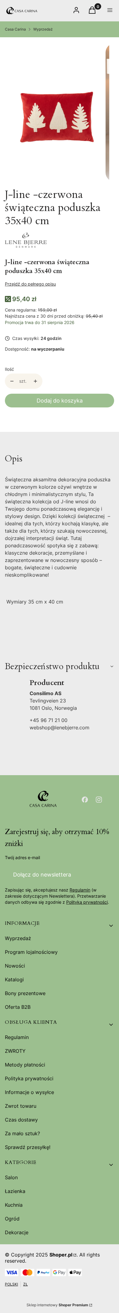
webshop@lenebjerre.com (59, 727)
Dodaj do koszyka (60, 400)
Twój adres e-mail (22, 857)
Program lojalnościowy (31, 952)
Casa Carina (15, 29)
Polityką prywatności (87, 902)
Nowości (15, 966)
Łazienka (15, 1191)
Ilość (9, 369)
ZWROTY (15, 1051)
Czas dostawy (21, 1120)
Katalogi (14, 979)
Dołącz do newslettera (42, 874)
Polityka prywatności (29, 1078)
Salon (11, 1177)
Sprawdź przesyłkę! (27, 1147)
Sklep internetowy (57, 1305)
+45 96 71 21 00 (48, 720)
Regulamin (80, 889)
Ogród (12, 1219)
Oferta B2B (18, 1007)
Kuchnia (14, 1205)
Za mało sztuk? (22, 1133)
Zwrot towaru (20, 1106)
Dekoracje (16, 1232)
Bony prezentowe (25, 993)
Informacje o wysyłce (29, 1092)
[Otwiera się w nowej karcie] (84, 799)
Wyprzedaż (43, 29)
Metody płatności (25, 1065)
